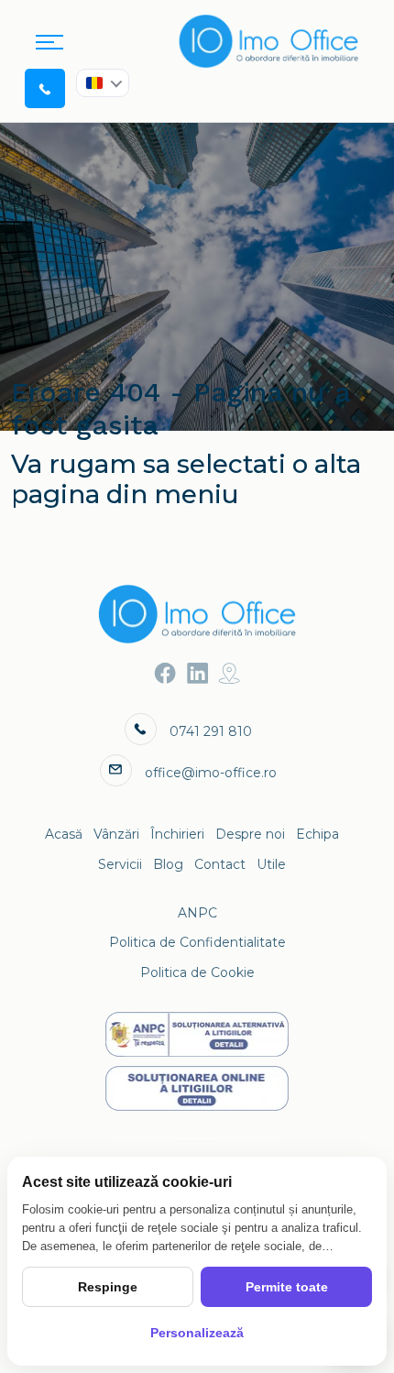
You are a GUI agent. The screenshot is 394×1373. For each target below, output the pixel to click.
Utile (271, 864)
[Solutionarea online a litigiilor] (197, 1088)
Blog (168, 864)
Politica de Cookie (197, 972)
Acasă (63, 834)
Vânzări (116, 834)
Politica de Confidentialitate (197, 942)
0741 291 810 (211, 731)
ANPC (197, 913)
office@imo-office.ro (211, 772)
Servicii (120, 864)
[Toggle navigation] (49, 41)
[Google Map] (229, 673)
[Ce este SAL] (197, 1034)
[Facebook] (165, 673)
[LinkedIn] (197, 673)
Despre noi (250, 834)
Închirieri (177, 834)
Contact (220, 864)
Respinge (107, 1287)
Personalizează (197, 1332)
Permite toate (287, 1287)
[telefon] (44, 88)
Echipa (317, 834)
